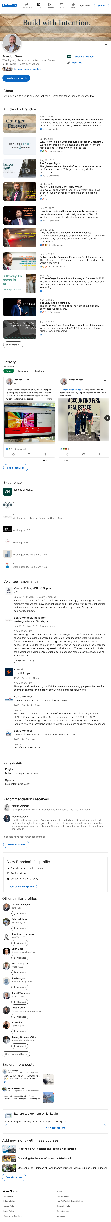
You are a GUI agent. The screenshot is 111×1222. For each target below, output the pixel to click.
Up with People (22, 673)
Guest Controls (63, 1211)
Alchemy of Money (72, 389)
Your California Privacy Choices (70, 1201)
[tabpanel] (55, 417)
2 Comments (21, 449)
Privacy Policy (9, 1201)
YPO (16, 592)
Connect (21, 913)
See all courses (14, 1177)
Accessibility (8, 1196)
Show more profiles (15, 1054)
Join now (84, 5)
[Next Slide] (107, 418)
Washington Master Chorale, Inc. (31, 621)
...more (48, 398)
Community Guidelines (12, 1216)
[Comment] (29, 454)
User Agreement (64, 1196)
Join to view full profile (21, 886)
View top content (55, 1127)
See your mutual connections (27, 69)
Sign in (101, 5)
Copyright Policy (64, 1206)
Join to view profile (16, 78)
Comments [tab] (23, 371)
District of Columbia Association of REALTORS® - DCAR (44, 734)
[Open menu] (107, 44)
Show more (12, 344)
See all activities (16, 467)
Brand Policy (8, 1211)
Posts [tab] (9, 371)
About (59, 1191)
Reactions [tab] (39, 371)
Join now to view (16, 844)
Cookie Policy (9, 1206)
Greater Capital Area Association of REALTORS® (40, 700)
